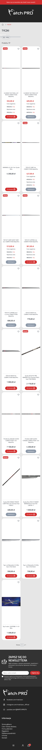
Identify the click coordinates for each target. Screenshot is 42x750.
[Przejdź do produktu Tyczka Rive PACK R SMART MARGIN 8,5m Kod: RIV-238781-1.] (31, 477)
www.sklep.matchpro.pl (3, 24)
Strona (18, 645)
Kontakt (4, 737)
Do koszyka (10, 116)
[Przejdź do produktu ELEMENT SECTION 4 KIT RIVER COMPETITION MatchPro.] (11, 68)
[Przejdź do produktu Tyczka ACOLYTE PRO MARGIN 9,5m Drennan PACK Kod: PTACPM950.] (31, 351)
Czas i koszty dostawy (9, 726)
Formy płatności (7, 728)
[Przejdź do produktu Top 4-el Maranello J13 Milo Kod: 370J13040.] (11, 540)
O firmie (4, 735)
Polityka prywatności (9, 733)
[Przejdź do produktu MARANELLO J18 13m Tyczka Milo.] (11, 142)
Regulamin (5, 731)
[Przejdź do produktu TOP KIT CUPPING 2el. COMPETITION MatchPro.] (31, 215)
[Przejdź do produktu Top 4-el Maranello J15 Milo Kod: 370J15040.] (31, 540)
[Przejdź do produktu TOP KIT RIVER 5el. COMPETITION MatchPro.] (11, 351)
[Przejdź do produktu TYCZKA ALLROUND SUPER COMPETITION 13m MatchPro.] (11, 414)
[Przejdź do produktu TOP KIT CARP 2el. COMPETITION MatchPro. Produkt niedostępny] (31, 142)
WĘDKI (9, 24)
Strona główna (7, 724)
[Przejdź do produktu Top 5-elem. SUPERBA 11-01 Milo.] (11, 601)
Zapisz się (35, 673)
